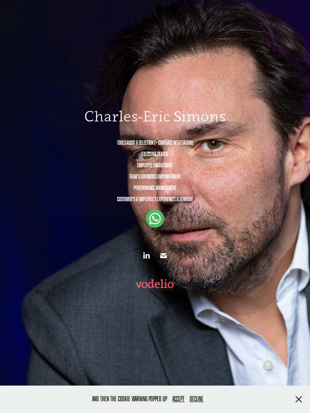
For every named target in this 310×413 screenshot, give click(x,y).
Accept (178, 399)
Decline (196, 399)
